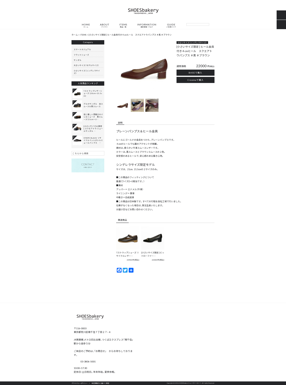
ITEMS (123, 25)
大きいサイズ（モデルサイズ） (86, 65)
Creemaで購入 (195, 79)
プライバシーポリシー (80, 383)
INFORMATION (146, 25)
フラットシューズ (81, 54)
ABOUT (104, 25)
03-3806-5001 (88, 361)
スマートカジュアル (82, 49)
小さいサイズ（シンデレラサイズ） (192, 42)
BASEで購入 (195, 72)
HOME (86, 25)
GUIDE (171, 25)
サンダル (77, 60)
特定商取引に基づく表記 (100, 383)
